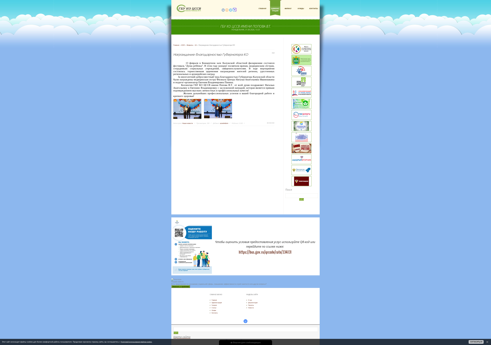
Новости (251, 308)
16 (196, 45)
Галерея (214, 305)
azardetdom (224, 123)
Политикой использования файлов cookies (136, 342)
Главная (176, 45)
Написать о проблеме (180, 287)
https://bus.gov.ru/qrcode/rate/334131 (265, 252)
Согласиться (476, 342)
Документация (253, 302)
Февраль (190, 45)
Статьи (214, 308)
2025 (183, 45)
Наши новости (187, 123)
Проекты (251, 305)
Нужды (214, 310)
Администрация (217, 302)
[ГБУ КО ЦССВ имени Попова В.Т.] (188, 8)
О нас (250, 300)
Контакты (215, 313)
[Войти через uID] (245, 321)
